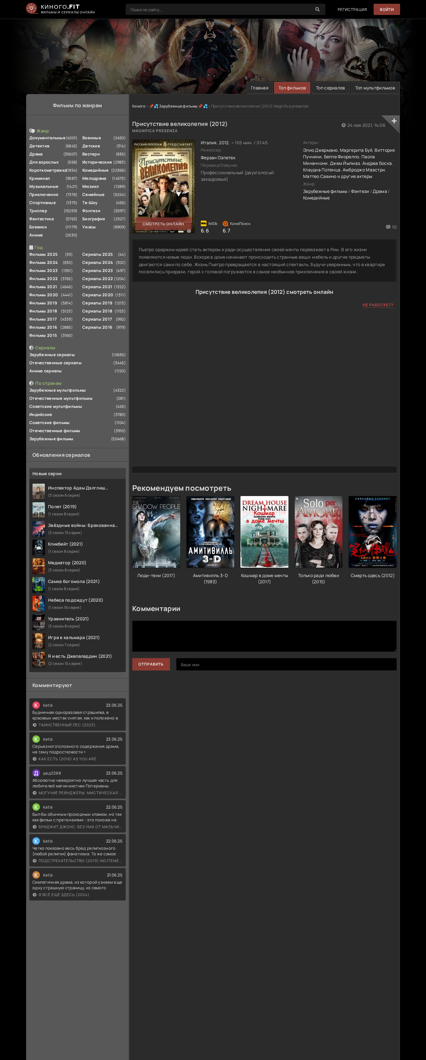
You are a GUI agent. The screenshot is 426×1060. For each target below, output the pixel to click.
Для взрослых (44, 162)
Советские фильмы (49, 422)
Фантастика (41, 219)
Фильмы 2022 (43, 278)
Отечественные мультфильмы (61, 398)
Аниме (36, 235)
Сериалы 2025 (97, 254)
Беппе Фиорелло (341, 157)
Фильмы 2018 (43, 311)
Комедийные (95, 170)
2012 (224, 143)
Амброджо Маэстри (364, 170)
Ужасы (89, 227)
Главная (260, 88)
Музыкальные (43, 186)
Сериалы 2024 (97, 262)
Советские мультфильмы (55, 406)
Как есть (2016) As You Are (68, 759)
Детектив (39, 146)
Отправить (151, 664)
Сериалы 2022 (97, 278)
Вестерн (91, 154)
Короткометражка (48, 170)
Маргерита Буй (356, 150)
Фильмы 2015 (43, 335)
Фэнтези (91, 210)
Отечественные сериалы (55, 362)
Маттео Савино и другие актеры (337, 176)
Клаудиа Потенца (321, 170)
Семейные (93, 194)
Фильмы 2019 (43, 303)
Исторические (97, 162)
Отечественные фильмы (54, 430)
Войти (387, 9)
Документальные (47, 138)
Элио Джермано (320, 150)
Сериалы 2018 (97, 311)
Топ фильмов (292, 88)
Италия (209, 143)
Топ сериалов (330, 88)
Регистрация (352, 9)
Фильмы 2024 (43, 262)
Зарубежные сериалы (52, 354)
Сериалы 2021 (97, 286)
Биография (93, 219)
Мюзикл (90, 186)
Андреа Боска (377, 163)
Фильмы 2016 (43, 327)
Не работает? (378, 305)
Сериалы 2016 (97, 327)
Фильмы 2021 (43, 286)
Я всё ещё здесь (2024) (64, 894)
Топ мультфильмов (375, 88)
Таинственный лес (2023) (67, 725)
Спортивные (42, 202)
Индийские (40, 414)
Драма (35, 154)
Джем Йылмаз (345, 163)
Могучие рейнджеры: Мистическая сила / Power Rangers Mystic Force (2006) (81, 792)
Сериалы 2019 (97, 303)
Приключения (43, 194)
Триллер (38, 210)
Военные (91, 138)
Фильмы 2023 (43, 270)
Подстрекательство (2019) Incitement (81, 860)
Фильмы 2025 (43, 254)
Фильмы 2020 (43, 295)
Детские (91, 146)
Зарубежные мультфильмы (57, 390)
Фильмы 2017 (43, 319)
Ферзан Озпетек (218, 157)
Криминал (39, 178)
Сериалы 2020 (97, 295)
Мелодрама (94, 178)
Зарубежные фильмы (51, 439)
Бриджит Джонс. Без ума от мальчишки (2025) (81, 826)
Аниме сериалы (45, 371)
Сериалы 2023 (97, 270)
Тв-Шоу (90, 202)
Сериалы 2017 (97, 319)
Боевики (38, 227)
